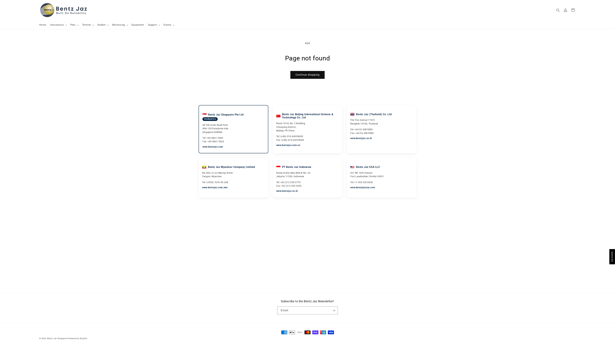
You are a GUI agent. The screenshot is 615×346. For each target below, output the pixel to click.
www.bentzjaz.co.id (287, 191)
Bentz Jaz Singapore (57, 338)
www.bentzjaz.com (212, 146)
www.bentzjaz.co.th (361, 138)
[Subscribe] (334, 310)
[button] (58, 25)
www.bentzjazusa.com (362, 187)
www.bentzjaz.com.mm (215, 187)
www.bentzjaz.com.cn (288, 145)
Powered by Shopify (77, 338)
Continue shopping (307, 74)
